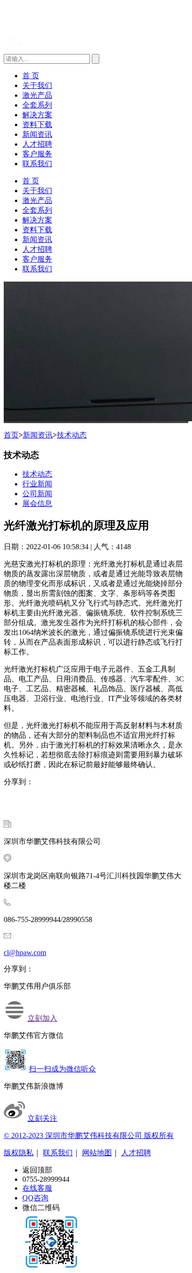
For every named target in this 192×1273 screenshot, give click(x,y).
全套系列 (37, 105)
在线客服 (37, 1188)
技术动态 (72, 435)
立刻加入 (42, 1018)
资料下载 (37, 124)
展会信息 (37, 503)
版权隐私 (19, 1153)
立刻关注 (42, 1118)
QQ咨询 (35, 1198)
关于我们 (37, 85)
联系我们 (37, 164)
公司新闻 (37, 494)
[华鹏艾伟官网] (58, 24)
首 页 (30, 76)
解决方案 (37, 115)
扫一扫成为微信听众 (62, 1069)
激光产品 (37, 95)
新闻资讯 (37, 134)
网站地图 (97, 1153)
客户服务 (37, 154)
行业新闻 (37, 484)
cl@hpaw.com (25, 952)
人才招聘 (37, 144)
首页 (11, 435)
